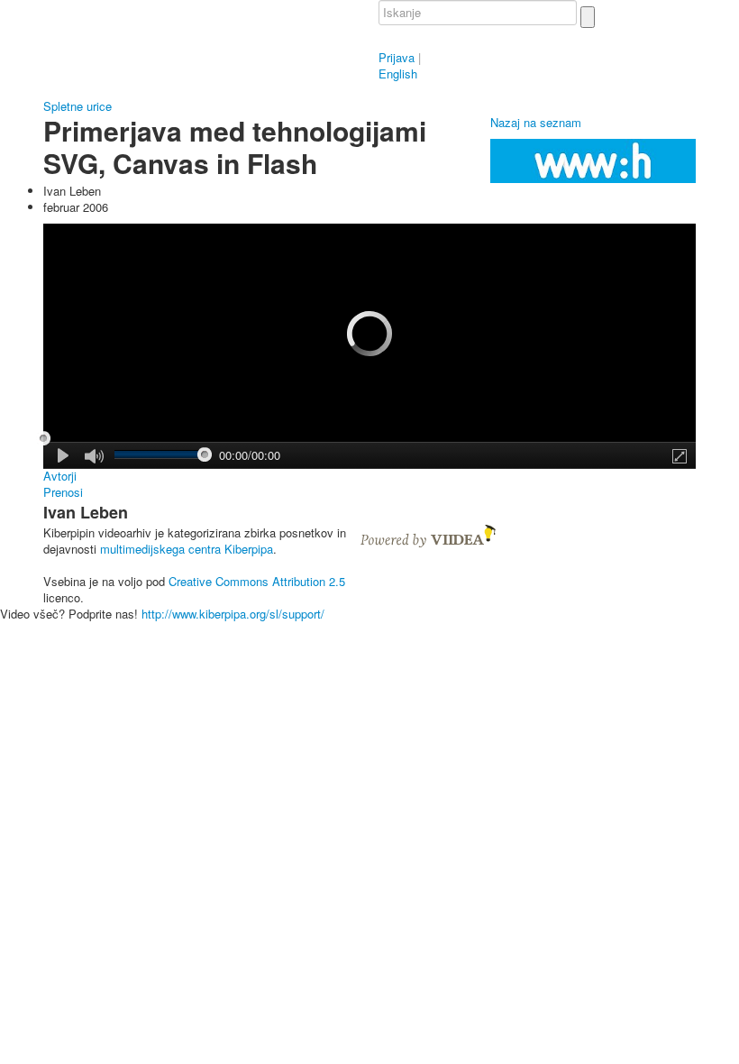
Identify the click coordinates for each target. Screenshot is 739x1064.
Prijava (397, 57)
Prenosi (63, 492)
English (398, 73)
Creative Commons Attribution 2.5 (257, 581)
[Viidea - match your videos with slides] (428, 534)
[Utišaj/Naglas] (94, 456)
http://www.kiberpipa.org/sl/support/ (232, 613)
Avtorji (60, 476)
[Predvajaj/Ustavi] (64, 455)
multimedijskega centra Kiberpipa (186, 548)
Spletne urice (77, 106)
